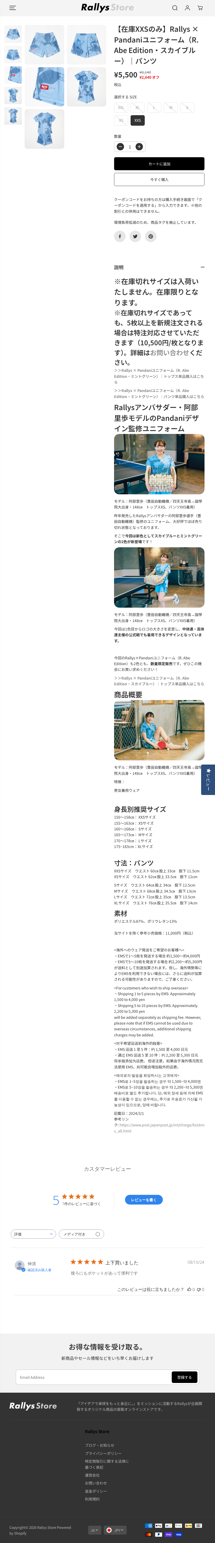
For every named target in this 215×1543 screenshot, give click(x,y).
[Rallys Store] (107, 8)
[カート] (200, 8)
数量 (117, 136)
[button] (12, 8)
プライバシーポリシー (103, 1453)
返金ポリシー (96, 1491)
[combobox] (33, 1234)
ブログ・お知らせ (99, 1445)
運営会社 (92, 1475)
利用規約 (92, 1499)
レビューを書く (144, 1199)
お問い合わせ (169, 352)
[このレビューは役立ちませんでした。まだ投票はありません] (199, 1289)
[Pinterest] (151, 236)
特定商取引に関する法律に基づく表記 (107, 1464)
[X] (135, 236)
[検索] (175, 8)
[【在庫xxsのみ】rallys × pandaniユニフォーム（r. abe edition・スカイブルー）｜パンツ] (44, 45)
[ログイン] (187, 8)
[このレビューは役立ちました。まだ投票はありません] (189, 1289)
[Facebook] (120, 236)
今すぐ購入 (159, 179)
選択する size (125, 96)
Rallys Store (46, 1527)
